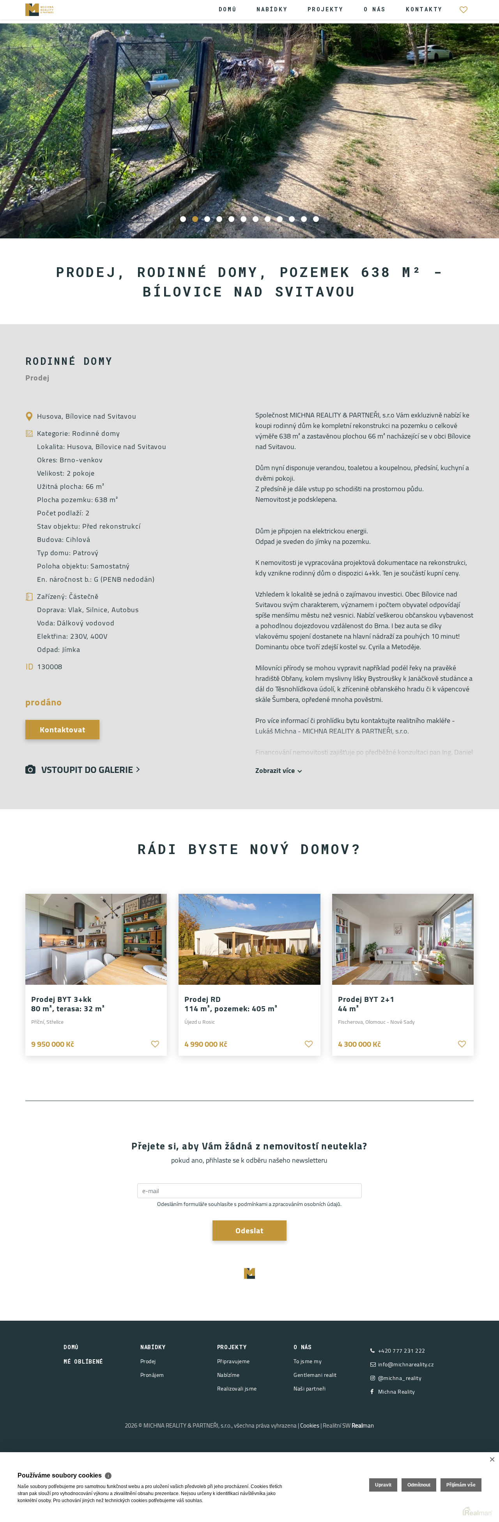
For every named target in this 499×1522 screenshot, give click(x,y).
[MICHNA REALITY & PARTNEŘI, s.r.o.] (48, 9)
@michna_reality (400, 1378)
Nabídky (272, 9)
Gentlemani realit (315, 1375)
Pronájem (152, 1375)
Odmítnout (418, 1485)
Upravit (383, 1485)
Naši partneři (310, 1388)
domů (71, 1347)
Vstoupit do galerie (84, 770)
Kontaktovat (62, 729)
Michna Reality (396, 1392)
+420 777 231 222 (401, 1351)
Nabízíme (228, 1375)
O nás (375, 9)
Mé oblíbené (463, 14)
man (363, 1425)
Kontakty (424, 9)
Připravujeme (233, 1361)
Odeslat (249, 1230)
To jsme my (308, 1361)
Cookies (309, 1425)
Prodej (148, 1361)
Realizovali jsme (237, 1388)
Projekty (325, 9)
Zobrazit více (275, 770)
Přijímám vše (461, 1485)
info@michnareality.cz (406, 1364)
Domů (228, 9)
